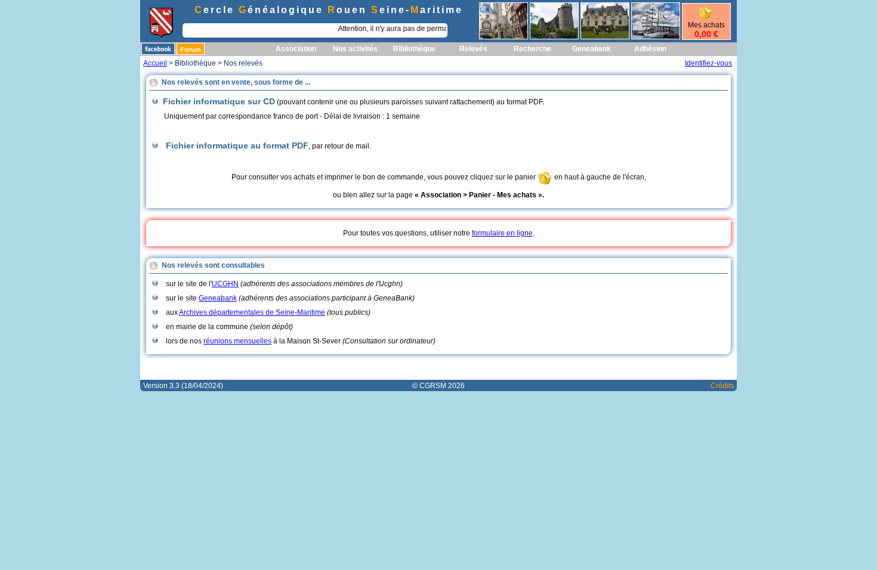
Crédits (722, 386)
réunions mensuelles (237, 341)
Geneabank (218, 298)
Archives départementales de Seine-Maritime (252, 312)
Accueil (155, 63)
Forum (190, 49)
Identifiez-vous (708, 63)
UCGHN (225, 284)
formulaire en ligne (502, 233)
